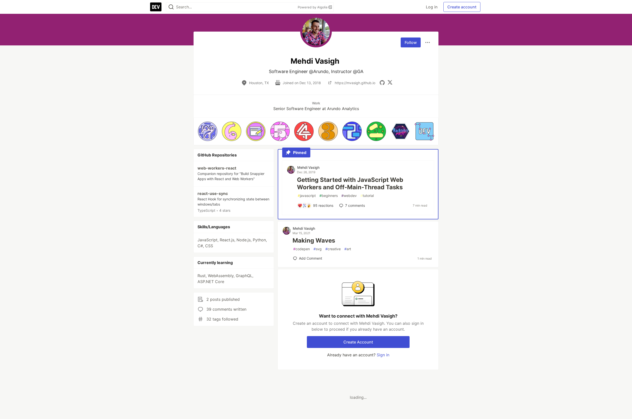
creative (333, 249)
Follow (411, 42)
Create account (461, 6)
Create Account (358, 342)
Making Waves (314, 240)
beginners (328, 195)
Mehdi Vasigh (308, 167)
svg (318, 249)
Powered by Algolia (313, 7)
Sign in (383, 354)
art (347, 249)
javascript (307, 195)
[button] (208, 131)
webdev (349, 195)
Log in (431, 6)
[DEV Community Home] (156, 7)
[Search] (171, 7)
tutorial (367, 195)
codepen (301, 249)
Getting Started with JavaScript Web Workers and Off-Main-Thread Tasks (350, 183)
